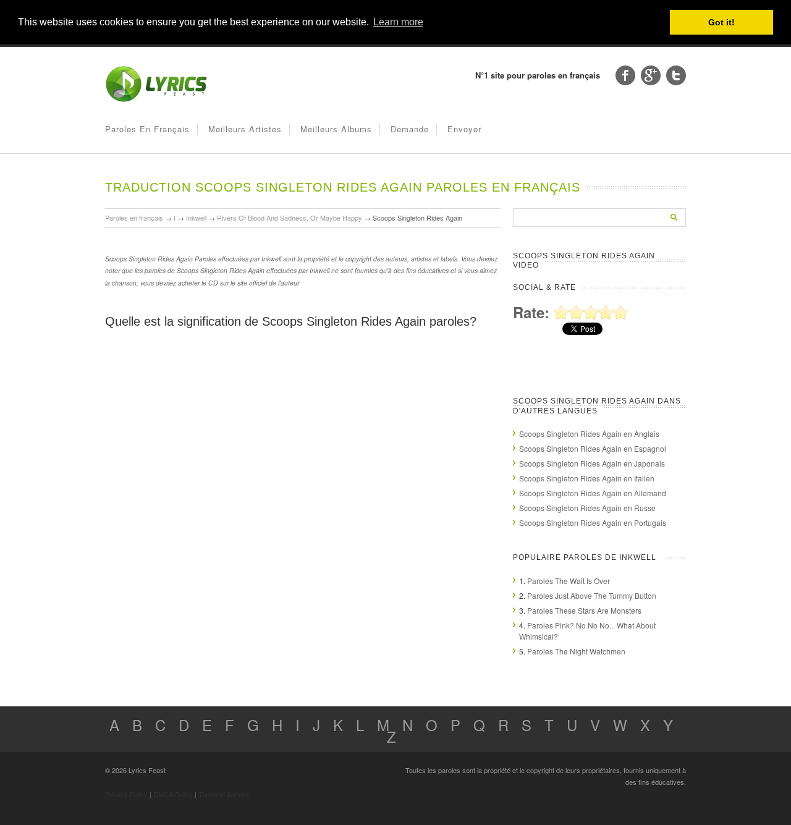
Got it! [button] (721, 22)
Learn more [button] (398, 22)
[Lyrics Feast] (156, 99)
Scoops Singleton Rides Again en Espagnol (592, 448)
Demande (410, 129)
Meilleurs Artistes (245, 129)
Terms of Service (224, 794)
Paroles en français (147, 129)
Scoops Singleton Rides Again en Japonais (592, 463)
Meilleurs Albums (336, 129)
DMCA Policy (173, 794)
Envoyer (464, 129)
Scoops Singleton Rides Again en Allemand (592, 493)
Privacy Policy (126, 794)
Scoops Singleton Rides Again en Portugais (592, 522)
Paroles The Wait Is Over (568, 580)
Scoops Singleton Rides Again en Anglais (589, 433)
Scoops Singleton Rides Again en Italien (586, 478)
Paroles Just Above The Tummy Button (591, 595)
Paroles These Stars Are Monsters (584, 610)
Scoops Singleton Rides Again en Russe (587, 507)
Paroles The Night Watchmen (576, 651)
